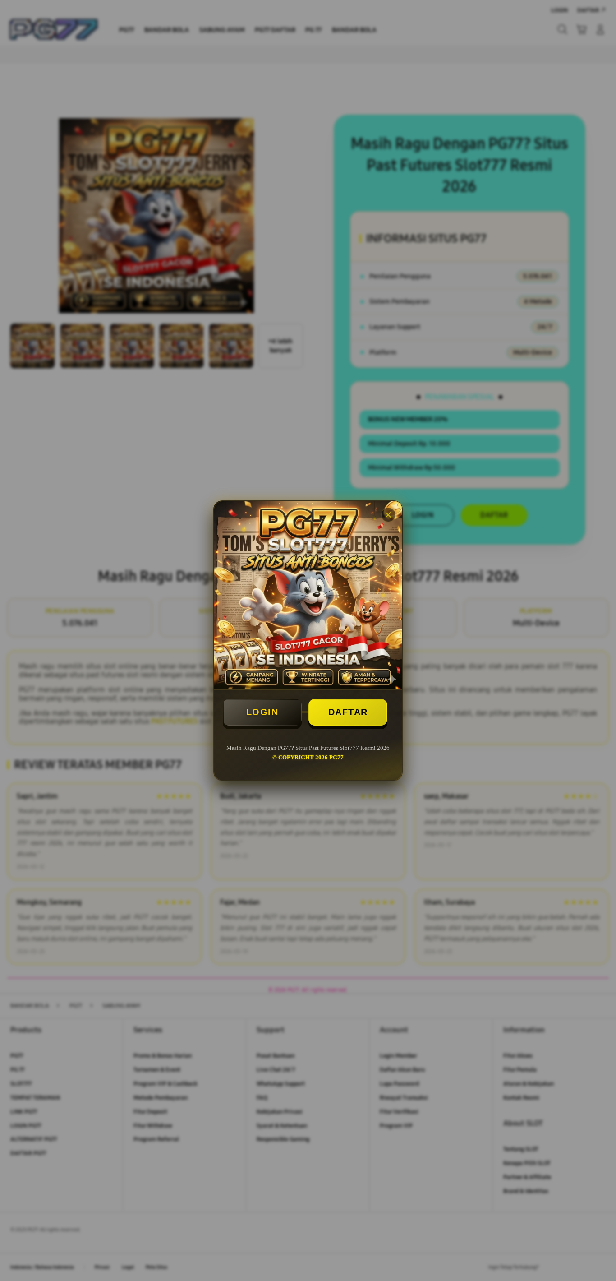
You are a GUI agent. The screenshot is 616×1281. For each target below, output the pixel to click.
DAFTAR (348, 712)
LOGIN (262, 712)
